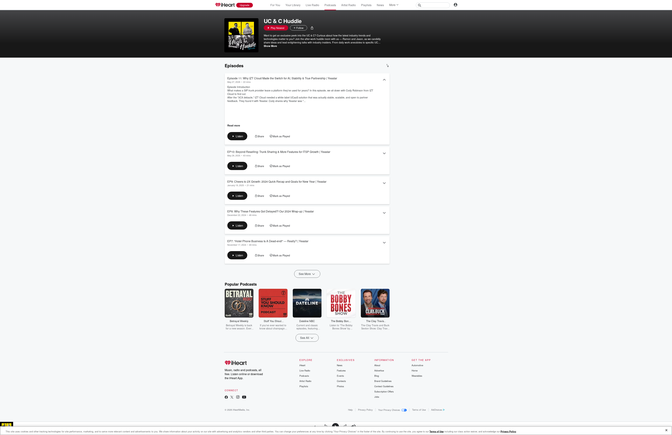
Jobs (376, 396)
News (380, 5)
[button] (312, 28)
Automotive (417, 365)
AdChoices (436, 409)
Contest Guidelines (384, 386)
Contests (341, 381)
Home (415, 370)
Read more (233, 125)
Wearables (417, 375)
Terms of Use (419, 409)
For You (275, 5)
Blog (376, 375)
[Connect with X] (231, 397)
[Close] (666, 430)
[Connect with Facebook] (226, 397)
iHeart (302, 365)
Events (340, 375)
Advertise (379, 370)
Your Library (292, 5)
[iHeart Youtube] (244, 397)
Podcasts (330, 5)
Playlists (366, 5)
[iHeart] (224, 5)
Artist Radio (348, 5)
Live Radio (312, 5)
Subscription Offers (384, 391)
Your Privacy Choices (389, 410)
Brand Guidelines (383, 381)
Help (350, 409)
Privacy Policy (365, 409)
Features (341, 370)
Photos (340, 386)
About (377, 365)
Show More (270, 46)
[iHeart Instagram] (237, 397)
